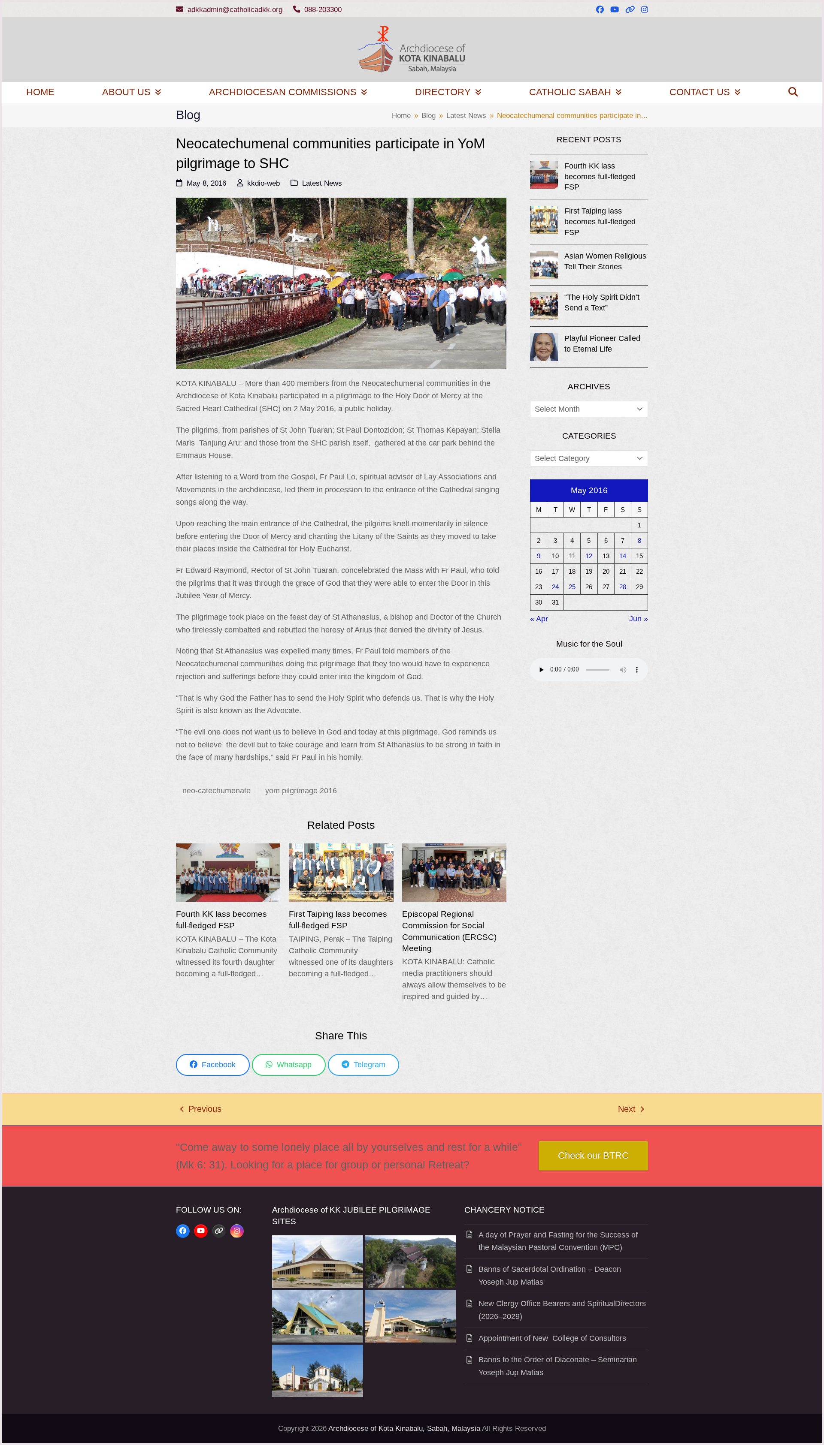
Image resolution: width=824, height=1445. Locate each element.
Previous (200, 1110)
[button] (793, 92)
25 (572, 586)
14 (622, 556)
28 (622, 586)
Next (627, 1110)
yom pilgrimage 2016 (301, 790)
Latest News (322, 183)
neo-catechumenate (216, 790)
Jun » (638, 618)
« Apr (539, 618)
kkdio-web (263, 183)
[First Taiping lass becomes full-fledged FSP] (341, 872)
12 (588, 556)
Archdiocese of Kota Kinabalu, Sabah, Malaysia (404, 1428)
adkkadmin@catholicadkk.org (235, 10)
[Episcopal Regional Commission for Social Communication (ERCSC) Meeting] (454, 872)
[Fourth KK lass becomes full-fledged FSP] (228, 872)
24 (555, 586)
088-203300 (323, 10)
